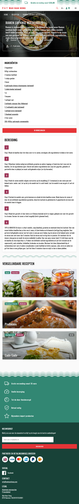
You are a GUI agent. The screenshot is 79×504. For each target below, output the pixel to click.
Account (67, 8)
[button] (62, 8)
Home (6, 14)
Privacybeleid (6, 492)
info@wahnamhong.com (9, 482)
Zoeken (57, 8)
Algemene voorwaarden (9, 489)
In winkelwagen (39, 130)
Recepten (15, 14)
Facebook (10, 473)
